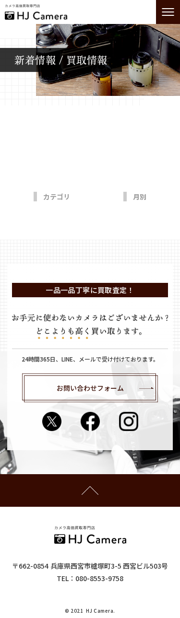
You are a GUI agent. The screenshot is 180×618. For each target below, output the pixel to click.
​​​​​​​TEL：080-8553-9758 (90, 578)
